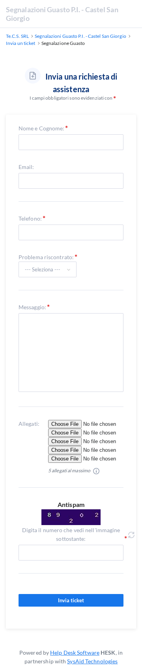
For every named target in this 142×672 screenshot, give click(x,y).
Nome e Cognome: (42, 128)
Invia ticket (71, 600)
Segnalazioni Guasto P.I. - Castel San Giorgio (62, 13)
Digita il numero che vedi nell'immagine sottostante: (71, 534)
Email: (26, 166)
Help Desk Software (74, 652)
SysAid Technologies (92, 661)
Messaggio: (32, 307)
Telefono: (30, 218)
